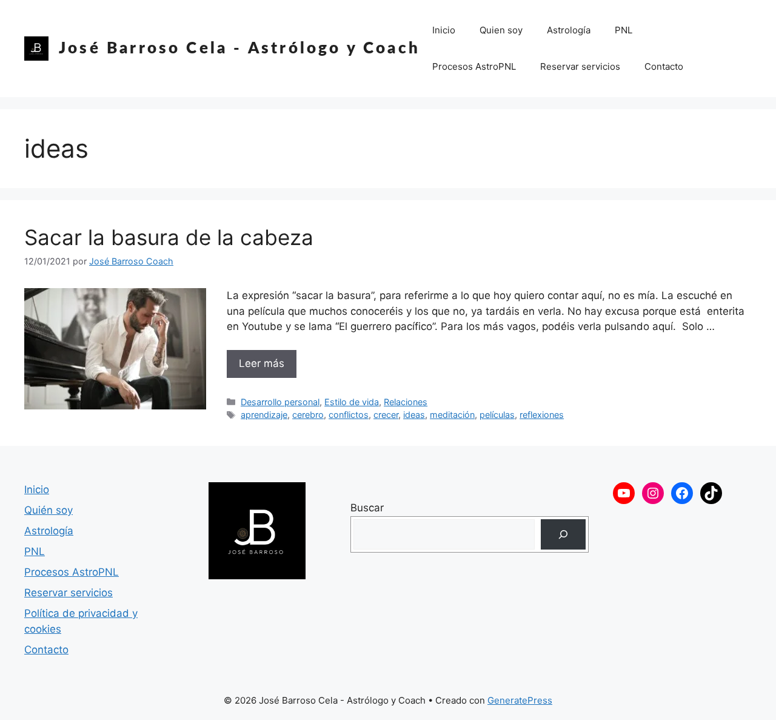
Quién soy (48, 510)
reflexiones (542, 414)
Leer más (261, 363)
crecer (385, 414)
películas (497, 414)
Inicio (443, 30)
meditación (452, 414)
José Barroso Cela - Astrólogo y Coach (239, 48)
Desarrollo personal (280, 402)
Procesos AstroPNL (474, 66)
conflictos (349, 414)
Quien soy (501, 30)
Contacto (663, 66)
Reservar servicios (580, 66)
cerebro (308, 414)
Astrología (568, 30)
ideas (414, 414)
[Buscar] (563, 534)
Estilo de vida (351, 402)
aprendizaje (264, 414)
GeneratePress (519, 700)
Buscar (367, 508)
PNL (623, 30)
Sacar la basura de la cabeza (168, 237)
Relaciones (405, 402)
